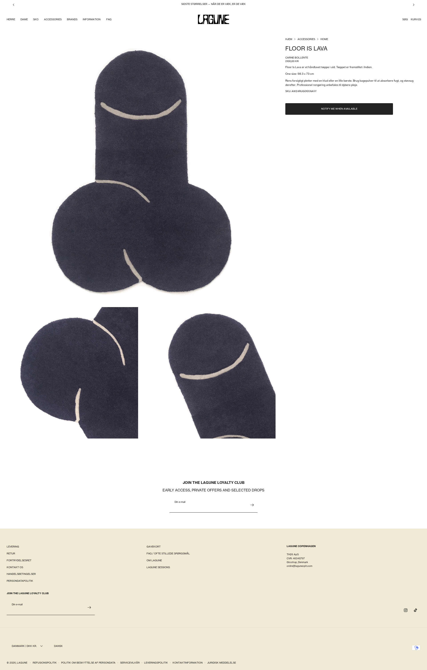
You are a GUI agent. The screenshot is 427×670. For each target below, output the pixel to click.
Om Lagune (154, 560)
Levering (13, 546)
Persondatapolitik (20, 580)
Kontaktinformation (188, 662)
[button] (11, 19)
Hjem (288, 39)
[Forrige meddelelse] (13, 4)
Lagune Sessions (158, 567)
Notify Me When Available (339, 109)
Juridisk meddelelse (221, 662)
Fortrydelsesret (19, 560)
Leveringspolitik (156, 662)
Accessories (306, 39)
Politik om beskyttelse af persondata (88, 662)
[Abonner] (252, 505)
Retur (11, 553)
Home (324, 39)
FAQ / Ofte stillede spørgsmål (168, 553)
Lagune (22, 662)
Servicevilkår (130, 662)
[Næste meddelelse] (414, 4)
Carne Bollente (296, 57)
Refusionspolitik (45, 662)
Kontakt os (15, 567)
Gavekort (154, 546)
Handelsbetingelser (21, 573)
